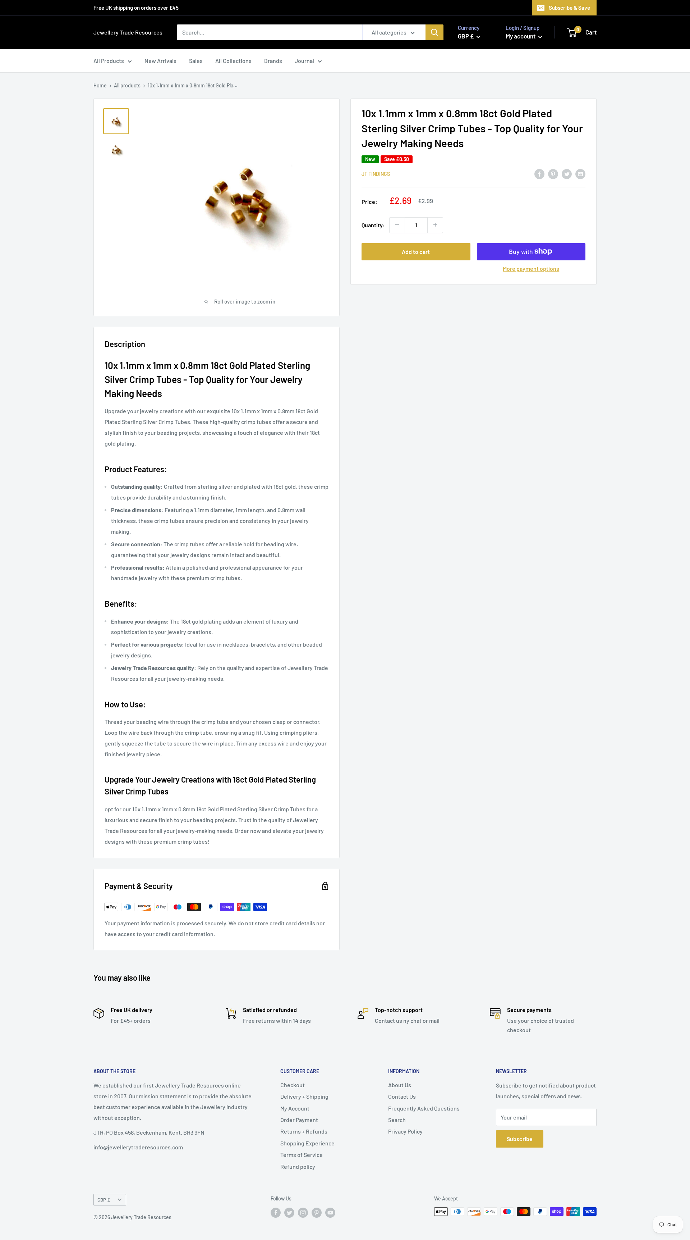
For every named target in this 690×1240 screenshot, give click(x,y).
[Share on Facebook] (539, 173)
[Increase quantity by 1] (435, 224)
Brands (273, 60)
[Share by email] (580, 173)
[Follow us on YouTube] (330, 1212)
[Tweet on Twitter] (567, 173)
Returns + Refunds (303, 1131)
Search (397, 1119)
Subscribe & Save (569, 7)
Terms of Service (301, 1154)
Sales (196, 60)
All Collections (233, 60)
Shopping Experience (307, 1143)
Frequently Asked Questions (424, 1108)
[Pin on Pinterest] (553, 173)
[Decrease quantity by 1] (397, 224)
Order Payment (299, 1119)
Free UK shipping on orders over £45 (136, 7)
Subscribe (520, 1138)
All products (127, 85)
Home (100, 85)
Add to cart (416, 251)
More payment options (531, 268)
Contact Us (402, 1096)
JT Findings (376, 174)
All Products (108, 60)
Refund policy (297, 1166)
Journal (304, 60)
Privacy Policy (405, 1131)
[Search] (434, 32)
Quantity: (373, 224)
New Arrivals (160, 60)
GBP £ (103, 1199)
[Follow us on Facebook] (276, 1212)
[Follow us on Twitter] (289, 1212)
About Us (399, 1084)
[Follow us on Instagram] (303, 1212)
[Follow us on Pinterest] (317, 1212)
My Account (294, 1108)
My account (521, 36)
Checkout (292, 1084)
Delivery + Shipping (304, 1096)
